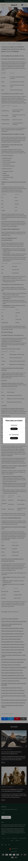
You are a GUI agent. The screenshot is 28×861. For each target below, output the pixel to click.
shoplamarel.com (14, 438)
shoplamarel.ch (14, 428)
